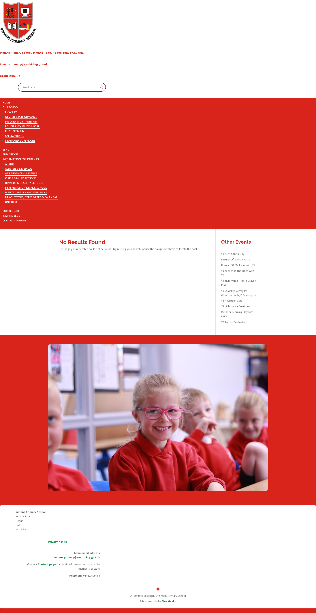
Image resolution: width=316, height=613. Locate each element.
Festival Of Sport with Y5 (235, 259)
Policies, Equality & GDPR (22, 126)
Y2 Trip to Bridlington (233, 322)
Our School (11, 107)
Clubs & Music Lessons (20, 178)
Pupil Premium (15, 131)
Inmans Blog (11, 215)
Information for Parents (21, 159)
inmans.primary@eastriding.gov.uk (77, 557)
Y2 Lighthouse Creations (235, 306)
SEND (6, 149)
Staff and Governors (20, 140)
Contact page (47, 564)
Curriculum (11, 211)
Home (6, 102)
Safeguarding (14, 136)
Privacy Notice (57, 541)
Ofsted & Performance (21, 116)
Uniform (11, 202)
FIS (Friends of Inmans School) (26, 187)
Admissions (10, 154)
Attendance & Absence (21, 173)
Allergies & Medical (18, 168)
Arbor (9, 164)
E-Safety (11, 112)
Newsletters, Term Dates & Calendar (31, 197)
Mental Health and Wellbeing (26, 192)
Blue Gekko (169, 601)
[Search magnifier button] (101, 87)
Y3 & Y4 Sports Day (232, 253)
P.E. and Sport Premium (21, 121)
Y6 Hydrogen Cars (231, 300)
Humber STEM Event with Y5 (238, 265)
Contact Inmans (14, 220)
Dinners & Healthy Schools (24, 183)
